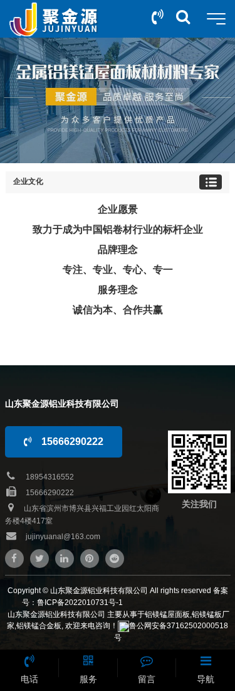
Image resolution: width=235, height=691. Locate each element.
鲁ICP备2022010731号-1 (80, 602)
